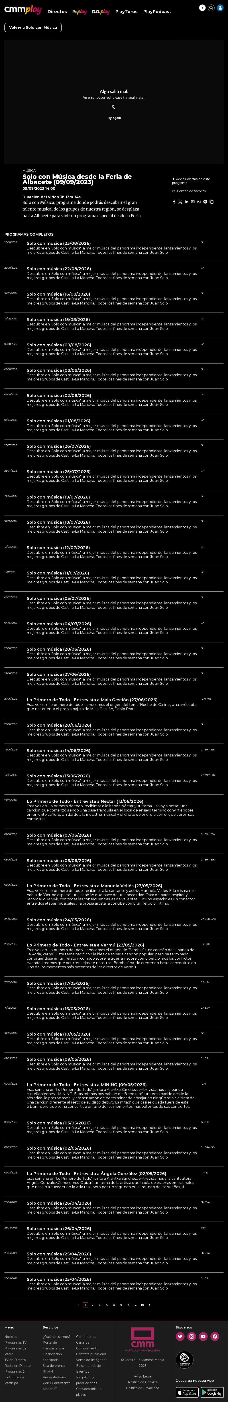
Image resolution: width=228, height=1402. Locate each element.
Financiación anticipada (52, 1357)
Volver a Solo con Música (33, 27)
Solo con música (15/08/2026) (58, 319)
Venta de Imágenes (91, 1360)
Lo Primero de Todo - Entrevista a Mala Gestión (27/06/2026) (92, 699)
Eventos (82, 1371)
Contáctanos (86, 1337)
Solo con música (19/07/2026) (58, 497)
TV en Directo (15, 1360)
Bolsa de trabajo (88, 1366)
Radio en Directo (17, 1366)
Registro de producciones (86, 1380)
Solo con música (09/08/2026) (59, 345)
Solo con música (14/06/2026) (58, 750)
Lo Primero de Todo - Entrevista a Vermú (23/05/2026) (85, 945)
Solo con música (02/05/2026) (59, 1148)
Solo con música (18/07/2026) (58, 522)
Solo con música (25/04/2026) (59, 1254)
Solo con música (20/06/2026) (59, 725)
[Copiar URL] (114, 107)
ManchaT (50, 1389)
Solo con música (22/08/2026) (59, 268)
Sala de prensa (54, 1366)
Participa (11, 1383)
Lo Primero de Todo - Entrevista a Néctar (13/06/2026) (85, 801)
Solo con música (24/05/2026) (59, 920)
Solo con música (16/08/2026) (58, 294)
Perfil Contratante (57, 1383)
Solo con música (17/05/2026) (58, 983)
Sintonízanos (14, 1377)
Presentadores (54, 1377)
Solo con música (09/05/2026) (59, 1059)
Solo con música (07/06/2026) (59, 835)
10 (142, 1304)
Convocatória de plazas (89, 1392)
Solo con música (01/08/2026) (58, 421)
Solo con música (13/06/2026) (58, 776)
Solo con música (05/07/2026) (59, 598)
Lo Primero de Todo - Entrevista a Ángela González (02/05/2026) (96, 1173)
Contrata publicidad (91, 1354)
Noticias (10, 1337)
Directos (57, 11)
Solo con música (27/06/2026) (59, 674)
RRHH (48, 1371)
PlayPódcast (157, 11)
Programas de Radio (15, 1351)
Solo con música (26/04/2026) (59, 1203)
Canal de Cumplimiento (87, 1345)
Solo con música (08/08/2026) (59, 370)
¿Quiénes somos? (56, 1337)
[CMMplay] (23, 9)
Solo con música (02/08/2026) (59, 395)
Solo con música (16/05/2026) (58, 1008)
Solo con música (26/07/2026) (59, 446)
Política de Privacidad (142, 1388)
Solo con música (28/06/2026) (59, 649)
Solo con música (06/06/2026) (59, 860)
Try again (114, 118)
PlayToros (126, 11)
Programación (15, 1371)
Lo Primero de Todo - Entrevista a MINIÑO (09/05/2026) (87, 1084)
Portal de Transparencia (53, 1345)
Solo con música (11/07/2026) (58, 573)
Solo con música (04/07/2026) (59, 623)
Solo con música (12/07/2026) (58, 547)
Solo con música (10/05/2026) (58, 1034)
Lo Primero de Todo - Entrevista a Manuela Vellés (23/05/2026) (94, 885)
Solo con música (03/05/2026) (59, 1123)
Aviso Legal (143, 1376)
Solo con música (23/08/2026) (59, 243)
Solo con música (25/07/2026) (59, 471)
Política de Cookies (142, 1382)
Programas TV (15, 1343)
